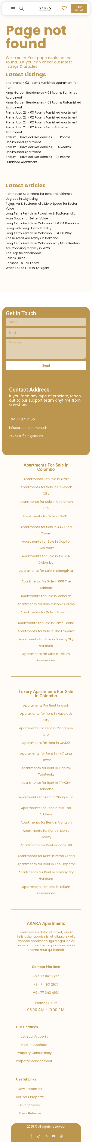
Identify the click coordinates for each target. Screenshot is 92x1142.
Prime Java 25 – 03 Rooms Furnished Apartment (41, 112)
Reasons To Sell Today (22, 263)
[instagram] (61, 1136)
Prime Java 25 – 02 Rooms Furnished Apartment (41, 117)
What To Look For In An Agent (27, 268)
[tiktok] (38, 1136)
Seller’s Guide (15, 258)
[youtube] (53, 1136)
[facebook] (31, 1136)
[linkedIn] (46, 1136)
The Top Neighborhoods (24, 253)
